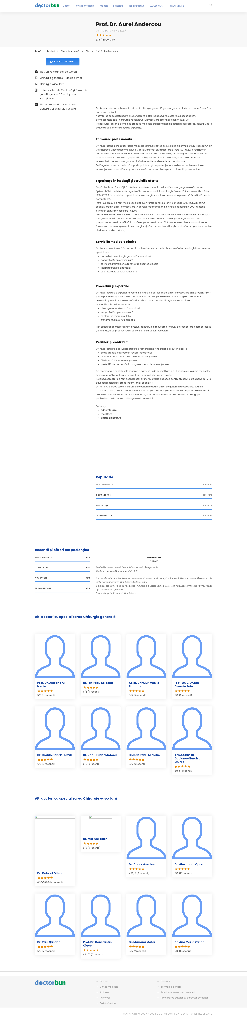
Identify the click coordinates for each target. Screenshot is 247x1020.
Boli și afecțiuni (137, 5)
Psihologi (118, 5)
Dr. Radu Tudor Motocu (100, 755)
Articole (104, 5)
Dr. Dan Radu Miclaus (144, 755)
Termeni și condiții (171, 986)
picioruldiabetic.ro (111, 418)
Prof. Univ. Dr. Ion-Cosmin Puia (188, 684)
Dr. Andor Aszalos (142, 864)
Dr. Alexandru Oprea (189, 864)
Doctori (67, 5)
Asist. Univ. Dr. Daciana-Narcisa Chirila (188, 758)
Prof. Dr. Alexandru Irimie (51, 684)
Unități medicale (85, 5)
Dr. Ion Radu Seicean (98, 683)
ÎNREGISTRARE (177, 5)
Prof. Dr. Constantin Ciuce (97, 944)
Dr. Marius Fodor (95, 839)
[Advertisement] (154, 78)
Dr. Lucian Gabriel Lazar (54, 755)
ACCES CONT (157, 5)
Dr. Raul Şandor (48, 942)
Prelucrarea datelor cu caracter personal (184, 997)
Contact (165, 981)
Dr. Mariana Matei (142, 942)
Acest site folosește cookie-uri (178, 992)
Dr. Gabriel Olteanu (51, 873)
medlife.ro (106, 414)
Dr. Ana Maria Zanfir (189, 942)
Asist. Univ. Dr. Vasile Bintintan (144, 684)
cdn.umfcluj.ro (109, 410)
